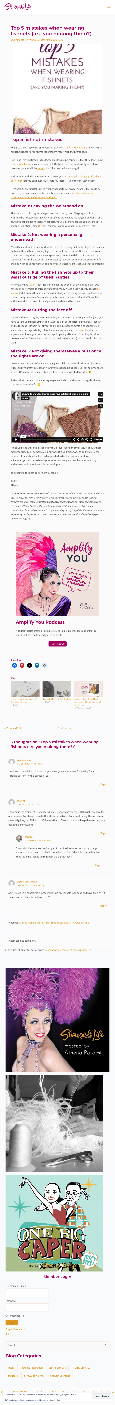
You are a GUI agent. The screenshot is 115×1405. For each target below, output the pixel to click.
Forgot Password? (15, 1329)
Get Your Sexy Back (57, 1367)
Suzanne (21, 800)
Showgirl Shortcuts (60, 1375)
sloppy (14, 293)
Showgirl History (34, 1375)
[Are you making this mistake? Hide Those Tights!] (25, 689)
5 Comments (17, 40)
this (40, 226)
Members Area (81, 1367)
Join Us (9, 1334)
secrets (41, 168)
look (98, 288)
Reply (103, 784)
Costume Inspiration (31, 1367)
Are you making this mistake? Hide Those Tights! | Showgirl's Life (54, 922)
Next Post (65, 728)
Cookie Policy (55, 1400)
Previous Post (12, 728)
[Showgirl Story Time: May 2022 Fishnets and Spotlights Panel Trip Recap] (88, 689)
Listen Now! (58, 643)
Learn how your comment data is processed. (68, 950)
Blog (11, 1367)
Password (11, 1301)
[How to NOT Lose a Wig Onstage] (57, 689)
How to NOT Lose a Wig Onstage (57, 699)
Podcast (13, 1375)
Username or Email (16, 1286)
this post (79, 330)
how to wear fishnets (76, 147)
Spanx (31, 284)
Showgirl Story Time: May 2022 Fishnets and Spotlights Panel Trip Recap (88, 702)
